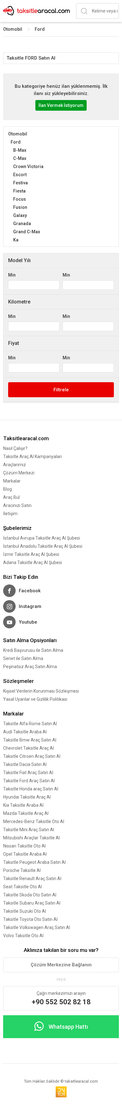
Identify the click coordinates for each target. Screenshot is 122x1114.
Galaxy (20, 215)
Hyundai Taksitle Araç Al (27, 797)
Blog (7, 489)
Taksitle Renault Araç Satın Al (32, 878)
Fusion (20, 207)
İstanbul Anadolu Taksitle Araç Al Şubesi (42, 546)
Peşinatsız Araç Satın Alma (30, 666)
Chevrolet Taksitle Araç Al (28, 748)
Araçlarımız (14, 464)
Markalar (12, 480)
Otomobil (12, 29)
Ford (40, 29)
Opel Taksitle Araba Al (25, 854)
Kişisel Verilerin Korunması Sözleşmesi (41, 691)
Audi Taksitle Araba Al (25, 731)
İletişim (10, 513)
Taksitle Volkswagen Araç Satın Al (36, 927)
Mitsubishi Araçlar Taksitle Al (31, 837)
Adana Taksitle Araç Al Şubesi (32, 562)
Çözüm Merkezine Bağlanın (61, 965)
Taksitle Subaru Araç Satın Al (31, 902)
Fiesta (19, 190)
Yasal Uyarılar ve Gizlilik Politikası (35, 699)
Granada (22, 223)
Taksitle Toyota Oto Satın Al (30, 919)
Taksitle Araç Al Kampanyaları (32, 456)
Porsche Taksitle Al (22, 870)
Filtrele (61, 390)
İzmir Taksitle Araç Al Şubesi (31, 554)
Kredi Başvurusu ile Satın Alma (33, 650)
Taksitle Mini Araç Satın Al (28, 829)
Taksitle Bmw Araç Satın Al (29, 739)
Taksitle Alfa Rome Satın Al (30, 723)
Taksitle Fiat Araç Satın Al (28, 772)
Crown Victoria (28, 166)
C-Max (19, 158)
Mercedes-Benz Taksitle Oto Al (33, 821)
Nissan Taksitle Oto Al (24, 845)
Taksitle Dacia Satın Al (25, 764)
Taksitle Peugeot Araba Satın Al (34, 862)
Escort (20, 174)
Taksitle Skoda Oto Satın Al (29, 894)
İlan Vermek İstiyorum (61, 105)
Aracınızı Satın (17, 505)
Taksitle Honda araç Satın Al (30, 788)
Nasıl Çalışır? (15, 448)
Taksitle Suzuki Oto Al (24, 911)
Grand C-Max (26, 231)
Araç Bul (11, 497)
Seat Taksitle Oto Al (22, 886)
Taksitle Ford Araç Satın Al (29, 780)
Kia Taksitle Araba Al (23, 805)
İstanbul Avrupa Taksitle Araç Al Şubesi (41, 538)
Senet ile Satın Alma (23, 658)
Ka (15, 239)
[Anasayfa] (36, 11)
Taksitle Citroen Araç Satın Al (31, 756)
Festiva (20, 182)
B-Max (19, 150)
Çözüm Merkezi (18, 472)
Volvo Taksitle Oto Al (23, 935)
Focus (19, 199)
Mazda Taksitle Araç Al (25, 813)
